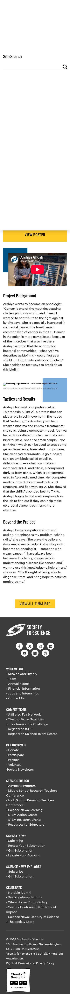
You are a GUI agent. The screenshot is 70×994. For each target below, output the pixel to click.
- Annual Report (17, 683)
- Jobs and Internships (22, 693)
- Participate (15, 755)
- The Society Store (20, 921)
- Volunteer (14, 764)
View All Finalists (35, 603)
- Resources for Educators (25, 824)
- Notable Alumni (18, 892)
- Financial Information (23, 688)
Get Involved (16, 745)
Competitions (16, 709)
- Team (11, 678)
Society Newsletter (20, 769)
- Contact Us (15, 698)
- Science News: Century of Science (32, 916)
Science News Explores (23, 866)
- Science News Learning (24, 810)
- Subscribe (14, 840)
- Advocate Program (21, 785)
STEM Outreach (17, 780)
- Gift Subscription (19, 850)
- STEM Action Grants (22, 814)
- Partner (12, 759)
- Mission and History (21, 674)
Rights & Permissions (20, 963)
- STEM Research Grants (23, 819)
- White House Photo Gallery (27, 902)
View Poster (35, 234)
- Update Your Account (23, 855)
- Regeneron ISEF (19, 729)
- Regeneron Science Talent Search (32, 733)
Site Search (12, 56)
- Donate (12, 750)
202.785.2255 (30, 948)
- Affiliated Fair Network (23, 714)
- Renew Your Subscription (25, 845)
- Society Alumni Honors (24, 897)
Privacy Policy (45, 963)
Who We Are (15, 669)
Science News (16, 835)
